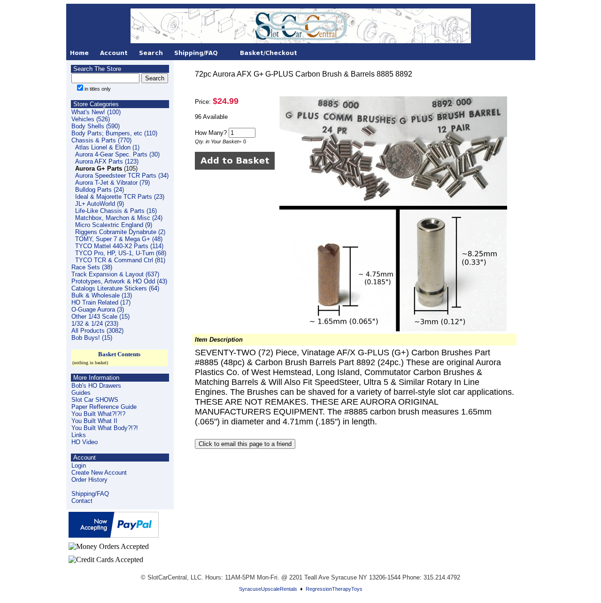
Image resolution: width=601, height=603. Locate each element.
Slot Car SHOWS (94, 399)
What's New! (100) (96, 112)
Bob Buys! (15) (91, 337)
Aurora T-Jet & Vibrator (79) (112, 182)
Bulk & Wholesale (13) (101, 295)
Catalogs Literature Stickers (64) (115, 288)
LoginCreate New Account (99, 469)
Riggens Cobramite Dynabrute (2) (120, 231)
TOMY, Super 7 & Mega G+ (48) (118, 239)
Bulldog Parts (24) (99, 189)
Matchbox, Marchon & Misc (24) (118, 217)
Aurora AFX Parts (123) (107, 161)
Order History (89, 479)
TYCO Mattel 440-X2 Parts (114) (119, 246)
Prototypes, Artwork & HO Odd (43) (119, 281)
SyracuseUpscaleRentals (268, 589)
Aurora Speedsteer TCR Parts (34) (122, 175)
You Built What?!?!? (98, 413)
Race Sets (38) (91, 267)
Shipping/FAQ (90, 493)
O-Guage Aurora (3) (97, 309)
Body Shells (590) (95, 126)
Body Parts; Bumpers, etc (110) (114, 133)
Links (78, 435)
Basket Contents (119, 354)
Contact (81, 500)
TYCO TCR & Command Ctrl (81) (120, 260)
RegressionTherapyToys (334, 589)
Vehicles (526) (90, 119)
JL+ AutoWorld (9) (99, 203)
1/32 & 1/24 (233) (94, 323)
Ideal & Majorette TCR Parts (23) (119, 196)
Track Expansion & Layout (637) (115, 274)
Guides (81, 392)
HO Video (84, 442)
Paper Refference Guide (104, 406)
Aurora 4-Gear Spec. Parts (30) (117, 154)
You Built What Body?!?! (104, 427)
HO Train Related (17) (101, 302)
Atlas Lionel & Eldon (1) (107, 147)
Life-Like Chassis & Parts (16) (116, 210)
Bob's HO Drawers (96, 385)
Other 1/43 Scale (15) (100, 316)
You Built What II (94, 420)
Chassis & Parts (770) (101, 140)
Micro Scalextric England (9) (113, 224)
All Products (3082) (97, 330)
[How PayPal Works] (114, 535)
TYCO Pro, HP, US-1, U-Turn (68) (120, 253)
